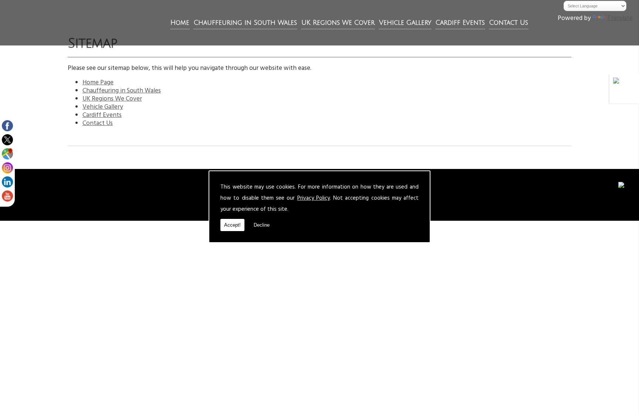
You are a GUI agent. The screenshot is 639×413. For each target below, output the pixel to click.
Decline (262, 225)
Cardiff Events (460, 22)
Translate (620, 19)
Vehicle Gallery (405, 22)
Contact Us (508, 22)
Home (179, 22)
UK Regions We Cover (338, 22)
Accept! (232, 225)
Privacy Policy (313, 198)
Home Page (98, 83)
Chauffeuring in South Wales (245, 22)
